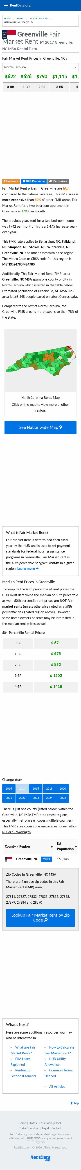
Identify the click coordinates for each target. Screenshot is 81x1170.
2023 (36, 798)
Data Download (29, 1128)
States (20, 18)
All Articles (57, 1087)
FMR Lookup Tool (50, 1123)
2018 (36, 788)
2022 (22, 798)
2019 (49, 788)
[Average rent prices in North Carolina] (10, 859)
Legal (45, 1128)
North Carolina (39, 18)
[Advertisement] (40, 136)
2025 (63, 798)
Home (7, 18)
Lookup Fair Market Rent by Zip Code (40, 918)
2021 (9, 798)
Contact (56, 1128)
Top (76, 1103)
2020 (63, 788)
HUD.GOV (33, 1138)
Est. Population (65, 846)
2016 (9, 788)
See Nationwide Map (39, 427)
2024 (49, 798)
